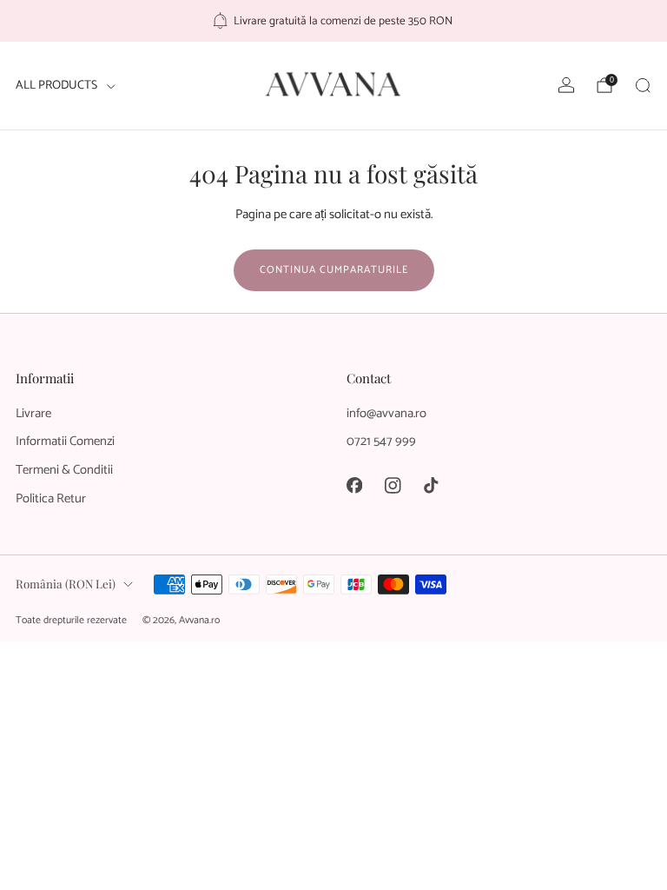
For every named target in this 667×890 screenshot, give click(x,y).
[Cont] (566, 85)
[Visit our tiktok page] (431, 485)
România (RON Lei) (66, 583)
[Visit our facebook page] (354, 485)
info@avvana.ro (386, 413)
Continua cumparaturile (334, 270)
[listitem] (334, 21)
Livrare (33, 413)
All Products (56, 86)
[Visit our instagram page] (392, 485)
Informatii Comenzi (65, 441)
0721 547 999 (381, 441)
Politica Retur (51, 498)
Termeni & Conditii (64, 470)
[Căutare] (642, 85)
